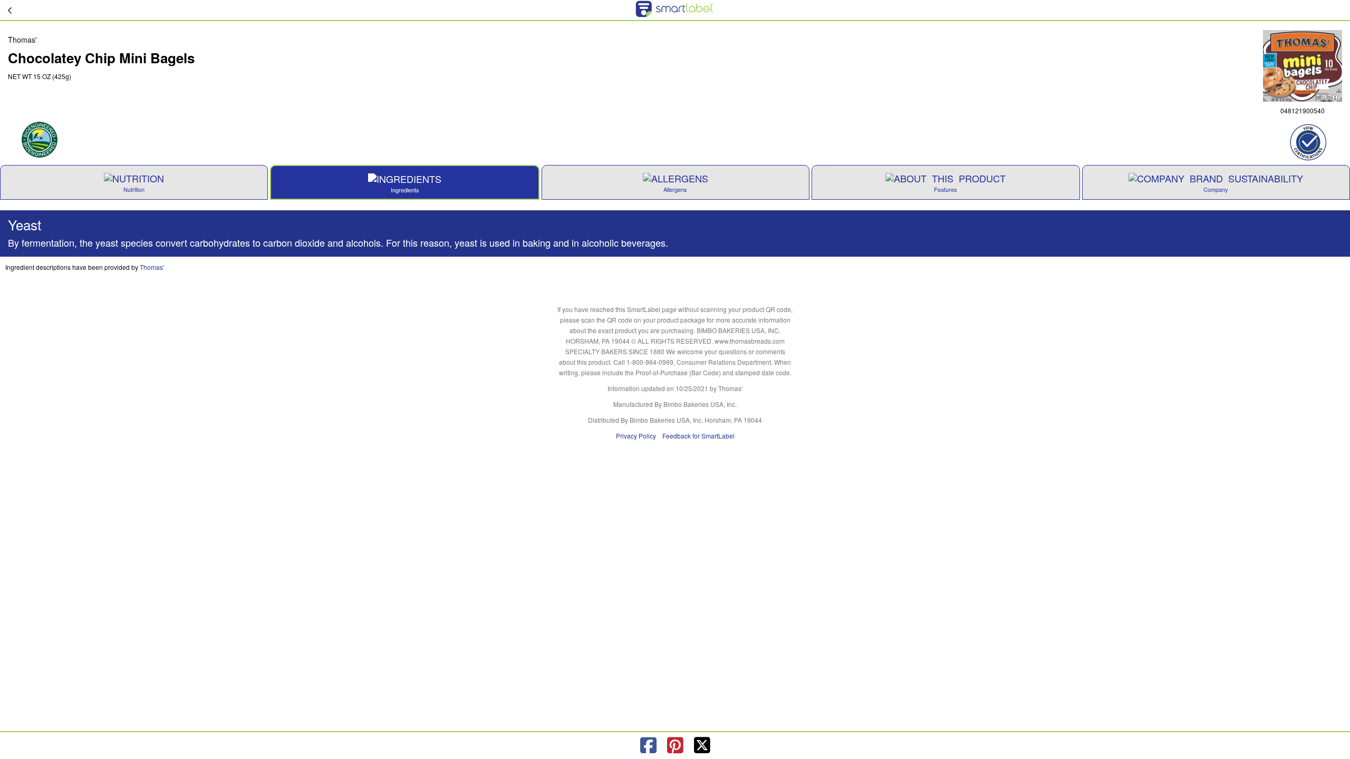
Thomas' (152, 266)
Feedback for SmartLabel (698, 435)
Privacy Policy (636, 435)
